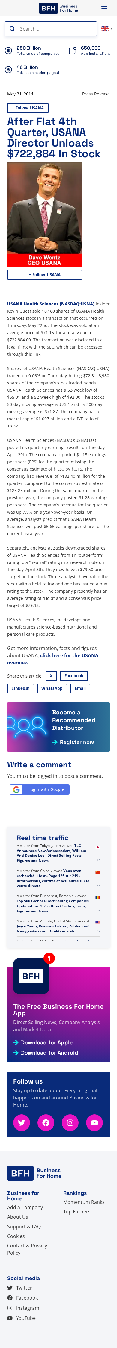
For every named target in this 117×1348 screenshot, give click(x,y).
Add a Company (25, 1207)
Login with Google (46, 789)
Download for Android (49, 1052)
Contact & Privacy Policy (27, 1249)
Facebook (74, 675)
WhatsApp (52, 688)
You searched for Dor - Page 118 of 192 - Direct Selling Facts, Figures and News (55, 850)
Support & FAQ (24, 1226)
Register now (77, 742)
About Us (17, 1217)
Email (80, 688)
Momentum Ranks (84, 1202)
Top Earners (77, 1211)
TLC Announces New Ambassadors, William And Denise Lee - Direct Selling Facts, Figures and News (51, 873)
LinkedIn (20, 688)
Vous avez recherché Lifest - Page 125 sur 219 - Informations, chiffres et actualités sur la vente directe (53, 898)
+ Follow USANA (28, 108)
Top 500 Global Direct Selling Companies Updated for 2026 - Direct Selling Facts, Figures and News (53, 926)
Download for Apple (47, 1042)
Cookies (16, 1236)
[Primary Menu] (104, 8)
